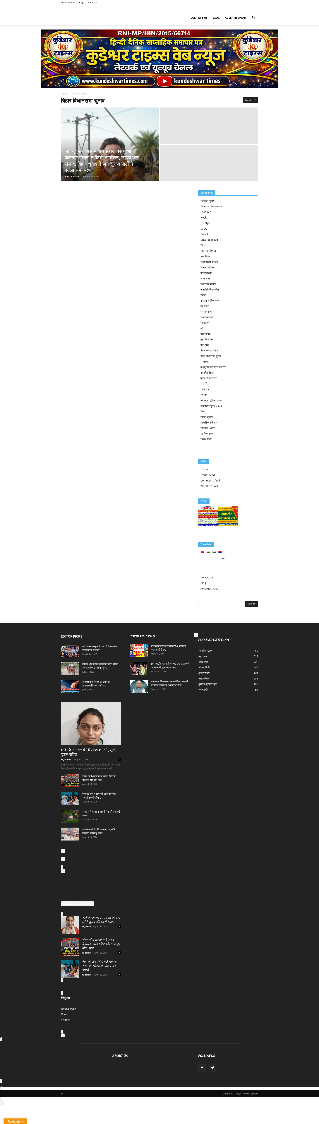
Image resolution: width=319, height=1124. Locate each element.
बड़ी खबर (204, 345)
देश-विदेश (204, 306)
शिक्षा (202, 411)
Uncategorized (209, 239)
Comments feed (210, 480)
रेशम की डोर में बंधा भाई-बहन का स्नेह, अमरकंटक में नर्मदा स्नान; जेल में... (99, 966)
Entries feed (207, 475)
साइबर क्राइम (206, 417)
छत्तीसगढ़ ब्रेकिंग (208, 284)
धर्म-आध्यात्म (206, 311)
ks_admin (66, 759)
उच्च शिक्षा (205, 256)
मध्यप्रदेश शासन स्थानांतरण (213, 367)
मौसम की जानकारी (208, 378)
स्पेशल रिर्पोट (206, 439)
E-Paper (65, 1019)
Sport (203, 228)
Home (64, 93)
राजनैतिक (204, 389)
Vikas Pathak (72, 176)
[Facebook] (202, 1068)
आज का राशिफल (208, 250)
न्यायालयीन (205, 322)
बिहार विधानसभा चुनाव (210, 356)
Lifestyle (205, 223)
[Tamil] (214, 551)
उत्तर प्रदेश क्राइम (209, 262)
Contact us (92, 2)
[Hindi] (208, 551)
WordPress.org (209, 486)
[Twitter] (212, 1068)
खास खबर (205, 278)
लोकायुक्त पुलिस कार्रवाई (211, 400)
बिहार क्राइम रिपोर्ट (209, 350)
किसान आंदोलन (207, 267)
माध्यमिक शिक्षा (207, 372)
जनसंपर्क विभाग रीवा (209, 289)
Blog (81, 2)
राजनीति (204, 383)
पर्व (201, 328)
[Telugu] (220, 551)
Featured (205, 212)
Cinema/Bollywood (211, 206)
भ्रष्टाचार (204, 361)
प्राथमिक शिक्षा (207, 339)
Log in (204, 469)
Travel (204, 234)
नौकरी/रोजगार (206, 317)
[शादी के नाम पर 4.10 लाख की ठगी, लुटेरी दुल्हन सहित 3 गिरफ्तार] (91, 723)
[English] (202, 551)
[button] (253, 18)
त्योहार (203, 295)
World (203, 245)
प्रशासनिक (205, 334)
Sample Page (68, 1008)
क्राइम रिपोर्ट (206, 273)
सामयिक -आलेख (207, 428)
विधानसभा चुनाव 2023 (211, 406)
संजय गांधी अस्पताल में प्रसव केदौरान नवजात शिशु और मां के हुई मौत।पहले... (101, 944)
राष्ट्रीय (203, 395)
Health (204, 217)
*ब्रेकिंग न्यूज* (207, 201)
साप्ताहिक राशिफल (208, 422)
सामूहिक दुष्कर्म (206, 433)
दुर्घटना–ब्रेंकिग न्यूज (209, 300)
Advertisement (68, 2)
